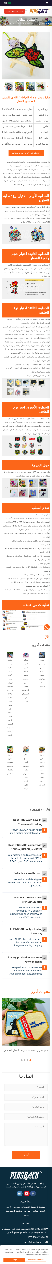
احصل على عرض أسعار (14, 11)
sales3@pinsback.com (35, 1242)
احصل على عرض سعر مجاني (26, 153)
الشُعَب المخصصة (18, 24)
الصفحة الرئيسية (41, 24)
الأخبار (9, 1207)
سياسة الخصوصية (14, 1211)
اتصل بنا (27, 1211)
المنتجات (30, 24)
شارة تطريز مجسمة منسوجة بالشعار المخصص (26, 1050)
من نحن (16, 1207)
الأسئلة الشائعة (39, 1211)
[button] (30, 1060)
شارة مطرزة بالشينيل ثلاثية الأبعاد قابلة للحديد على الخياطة (42, 770)
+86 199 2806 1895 (37, 1237)
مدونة (26, 1215)
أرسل (26, 1154)
